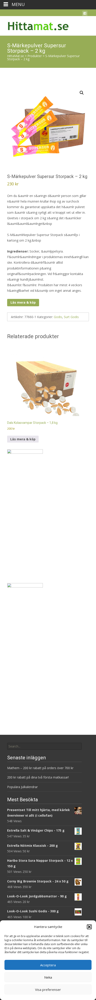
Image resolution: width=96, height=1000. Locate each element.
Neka (48, 977)
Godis (58, 317)
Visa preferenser (48, 989)
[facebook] (85, 14)
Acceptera (48, 965)
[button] (89, 927)
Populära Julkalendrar (22, 787)
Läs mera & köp (23, 302)
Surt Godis (71, 317)
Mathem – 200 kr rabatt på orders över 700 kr (40, 768)
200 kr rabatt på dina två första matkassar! (38, 777)
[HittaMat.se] (35, 25)
